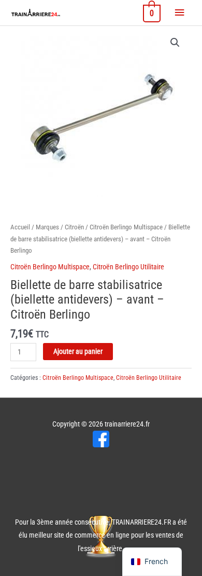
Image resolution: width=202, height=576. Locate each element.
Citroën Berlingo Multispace (126, 227)
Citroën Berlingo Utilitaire (128, 267)
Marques (47, 227)
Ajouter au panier (78, 351)
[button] (175, 42)
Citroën (74, 227)
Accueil (20, 227)
